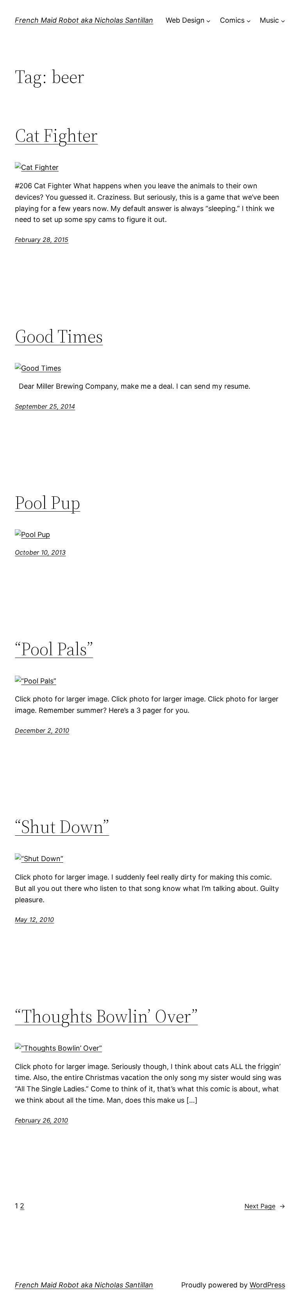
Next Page (265, 1206)
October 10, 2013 (40, 552)
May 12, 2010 (34, 919)
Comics (232, 20)
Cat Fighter (56, 135)
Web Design (185, 20)
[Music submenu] (283, 20)
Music (269, 20)
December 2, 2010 (42, 730)
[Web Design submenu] (208, 20)
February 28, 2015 (41, 239)
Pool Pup (47, 502)
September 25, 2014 (45, 406)
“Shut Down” (62, 826)
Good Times (59, 336)
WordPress (267, 1285)
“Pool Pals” (54, 648)
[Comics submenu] (248, 20)
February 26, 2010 (41, 1120)
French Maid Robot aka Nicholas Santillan (84, 20)
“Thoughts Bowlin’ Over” (106, 1016)
